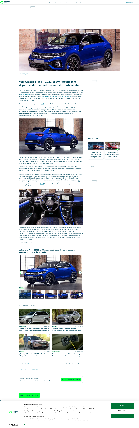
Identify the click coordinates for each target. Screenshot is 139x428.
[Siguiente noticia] (117, 150)
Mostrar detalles (29, 424)
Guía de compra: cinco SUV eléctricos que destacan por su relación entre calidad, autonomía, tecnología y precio (67, 336)
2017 (56, 91)
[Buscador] (136, 2)
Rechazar (122, 416)
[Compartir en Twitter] (72, 364)
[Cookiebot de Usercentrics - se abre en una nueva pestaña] (14, 425)
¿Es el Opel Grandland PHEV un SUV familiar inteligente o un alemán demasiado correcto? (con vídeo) (34, 336)
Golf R (42, 184)
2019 (42, 104)
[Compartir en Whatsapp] (82, 364)
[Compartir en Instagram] (69, 364)
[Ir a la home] (6, 2)
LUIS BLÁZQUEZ (23, 74)
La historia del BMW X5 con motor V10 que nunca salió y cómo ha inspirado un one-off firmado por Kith (33, 311)
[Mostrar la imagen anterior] (21, 272)
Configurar (121, 410)
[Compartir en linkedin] (79, 364)
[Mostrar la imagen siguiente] (80, 272)
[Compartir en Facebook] (75, 364)
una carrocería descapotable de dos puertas (56, 96)
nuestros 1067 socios (37, 407)
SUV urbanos (25, 95)
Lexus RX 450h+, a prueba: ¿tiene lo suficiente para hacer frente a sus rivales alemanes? (67, 310)
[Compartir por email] (66, 364)
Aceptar (122, 405)
